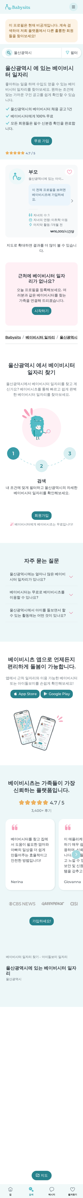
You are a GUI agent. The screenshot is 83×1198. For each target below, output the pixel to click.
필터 (74, 53)
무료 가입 (41, 141)
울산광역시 (13, 979)
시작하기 (42, 311)
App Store (27, 694)
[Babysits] (17, 7)
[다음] (76, 854)
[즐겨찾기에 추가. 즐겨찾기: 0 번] (69, 172)
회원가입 (42, 515)
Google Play (59, 694)
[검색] (8, 52)
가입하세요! (41, 921)
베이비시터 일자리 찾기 (22, 957)
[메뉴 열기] (73, 7)
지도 (44, 1175)
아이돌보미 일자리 (55, 957)
